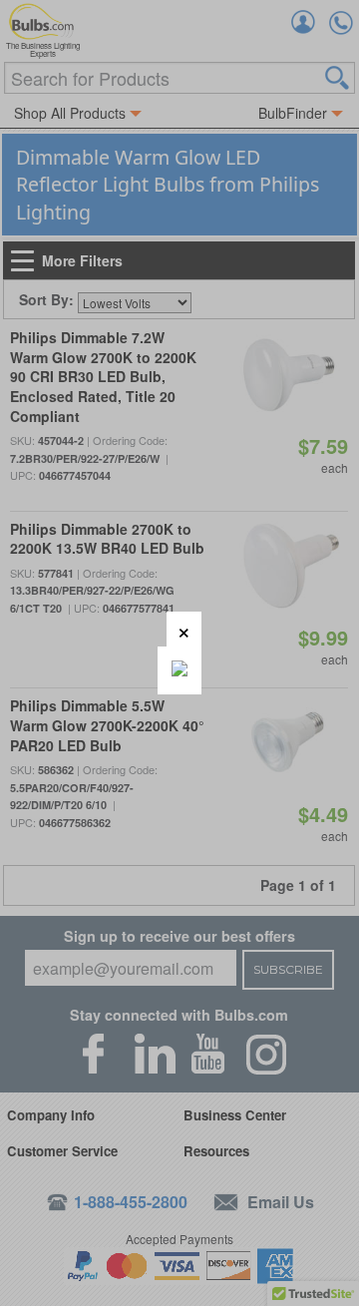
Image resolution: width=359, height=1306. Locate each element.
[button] (184, 629)
